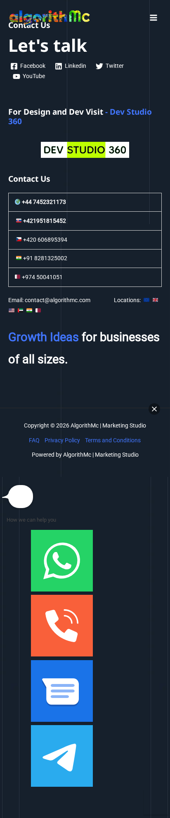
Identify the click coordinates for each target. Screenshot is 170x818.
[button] (154, 409)
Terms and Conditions (113, 440)
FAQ (34, 440)
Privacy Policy (62, 440)
